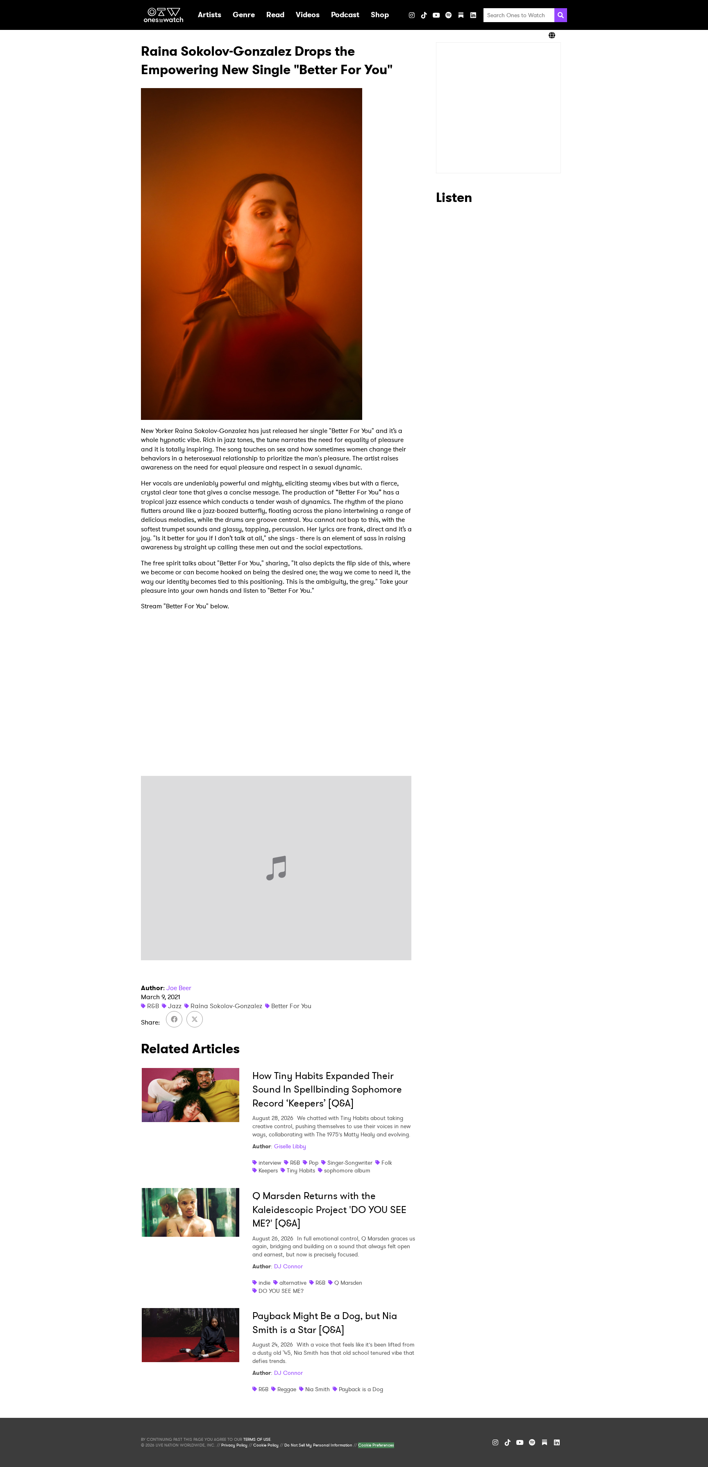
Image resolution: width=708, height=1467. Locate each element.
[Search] (560, 15)
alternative (292, 1283)
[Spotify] (448, 15)
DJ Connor (288, 1266)
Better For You (291, 1006)
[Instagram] (412, 15)
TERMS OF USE (256, 1439)
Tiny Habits (301, 1170)
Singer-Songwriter (349, 1163)
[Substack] (461, 15)
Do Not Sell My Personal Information (318, 1445)
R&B (153, 1006)
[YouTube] (436, 15)
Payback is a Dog (361, 1389)
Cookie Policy (266, 1445)
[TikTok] (424, 15)
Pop (313, 1163)
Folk (386, 1163)
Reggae (286, 1389)
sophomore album (347, 1170)
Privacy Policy (234, 1445)
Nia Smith (317, 1389)
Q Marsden (348, 1283)
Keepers (268, 1170)
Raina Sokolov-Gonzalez (226, 1006)
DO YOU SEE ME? (281, 1291)
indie (264, 1283)
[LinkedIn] (473, 15)
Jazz (175, 1006)
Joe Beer (178, 988)
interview (270, 1163)
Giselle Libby (290, 1146)
